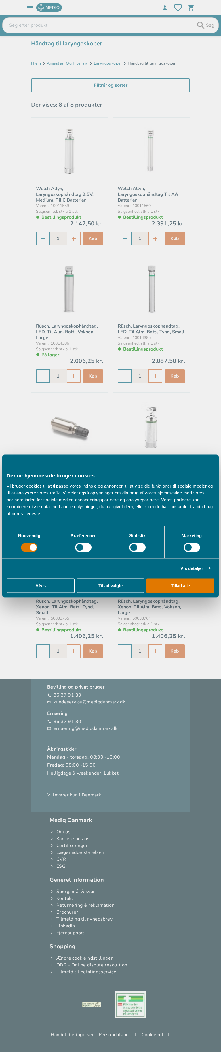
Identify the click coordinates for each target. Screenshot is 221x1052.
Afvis (40, 585)
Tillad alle (180, 585)
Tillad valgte (110, 585)
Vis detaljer (191, 568)
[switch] (83, 547)
